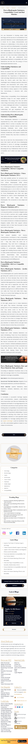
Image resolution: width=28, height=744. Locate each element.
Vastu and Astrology (6, 731)
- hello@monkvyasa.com (21, 700)
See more (14, 629)
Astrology (6, 471)
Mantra (6, 488)
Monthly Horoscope (6, 666)
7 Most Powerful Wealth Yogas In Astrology (15, 547)
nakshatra (13, 7)
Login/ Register (18, 672)
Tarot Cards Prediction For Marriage (12, 513)
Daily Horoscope (5, 662)
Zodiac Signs (7, 484)
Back (14, 434)
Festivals (6, 482)
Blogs (8, 7)
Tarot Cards (7, 479)
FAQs (15, 671)
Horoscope (7, 477)
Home (3, 7)
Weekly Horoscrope (6, 664)
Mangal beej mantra (6, 713)
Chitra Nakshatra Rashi (7, 708)
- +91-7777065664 (20, 697)
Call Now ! (14, 585)
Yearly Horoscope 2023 (7, 684)
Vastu (5, 475)
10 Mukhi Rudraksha (6, 710)
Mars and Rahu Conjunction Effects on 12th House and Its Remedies (14, 521)
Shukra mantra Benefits (7, 703)
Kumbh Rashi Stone (6, 715)
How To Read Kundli (6, 718)
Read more (9, 623)
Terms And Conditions (20, 667)
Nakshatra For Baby (6, 721)
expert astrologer (8, 421)
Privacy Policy (18, 666)
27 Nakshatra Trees (6, 717)
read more (8, 611)
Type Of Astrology (5, 730)
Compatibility (7, 490)
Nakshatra (7, 486)
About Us (16, 662)
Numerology (7, 473)
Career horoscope (5, 677)
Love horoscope (5, 679)
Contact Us (17, 664)
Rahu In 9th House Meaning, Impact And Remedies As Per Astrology (13, 515)
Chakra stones (4, 720)
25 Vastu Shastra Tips (6, 712)
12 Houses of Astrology (7, 728)
